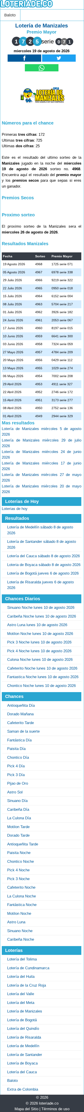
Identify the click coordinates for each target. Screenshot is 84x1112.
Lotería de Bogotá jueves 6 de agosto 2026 (43, 573)
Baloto (10, 15)
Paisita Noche (18, 853)
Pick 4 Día (16, 766)
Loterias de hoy (15, 509)
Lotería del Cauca (22, 1072)
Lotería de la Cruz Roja (26, 985)
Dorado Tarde (18, 835)
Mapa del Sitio (26, 1109)
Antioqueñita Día (21, 705)
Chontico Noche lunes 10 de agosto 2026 (41, 686)
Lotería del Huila (20, 976)
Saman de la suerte (23, 731)
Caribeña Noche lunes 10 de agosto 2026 (41, 616)
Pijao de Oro (17, 783)
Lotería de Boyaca (22, 1063)
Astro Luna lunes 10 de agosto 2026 (37, 625)
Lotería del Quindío (23, 1028)
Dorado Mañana (20, 714)
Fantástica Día (19, 740)
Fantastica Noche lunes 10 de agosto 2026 (42, 677)
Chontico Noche (20, 861)
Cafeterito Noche (21, 887)
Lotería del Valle (20, 994)
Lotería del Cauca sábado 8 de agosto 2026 (43, 556)
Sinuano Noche (19, 931)
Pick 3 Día (16, 775)
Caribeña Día (18, 809)
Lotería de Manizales (24, 1011)
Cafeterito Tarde (20, 723)
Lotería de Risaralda (24, 1037)
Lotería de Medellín (23, 1046)
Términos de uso (55, 1109)
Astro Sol (15, 792)
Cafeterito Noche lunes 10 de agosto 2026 (42, 668)
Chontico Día (18, 757)
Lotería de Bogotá (22, 1020)
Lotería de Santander (24, 1055)
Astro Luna (16, 922)
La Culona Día (19, 818)
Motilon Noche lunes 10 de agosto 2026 (40, 634)
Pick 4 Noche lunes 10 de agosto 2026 (39, 651)
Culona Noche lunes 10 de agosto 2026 (40, 659)
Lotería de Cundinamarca (28, 968)
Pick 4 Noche (18, 870)
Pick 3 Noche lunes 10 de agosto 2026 (39, 642)
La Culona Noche (21, 896)
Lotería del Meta (20, 1003)
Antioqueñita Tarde (22, 844)
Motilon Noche (19, 913)
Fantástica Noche (22, 905)
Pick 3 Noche (18, 879)
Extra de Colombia (22, 1089)
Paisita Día (16, 749)
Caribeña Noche (20, 939)
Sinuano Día (17, 801)
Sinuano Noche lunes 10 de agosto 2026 (40, 607)
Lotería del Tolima (22, 959)
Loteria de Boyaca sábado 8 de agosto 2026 (43, 565)
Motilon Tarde (18, 827)
